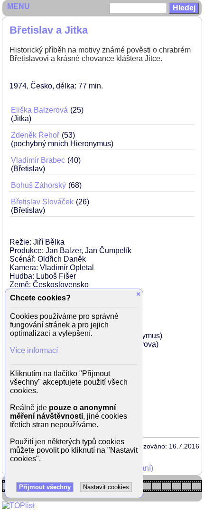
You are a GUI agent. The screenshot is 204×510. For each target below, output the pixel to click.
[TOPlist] (18, 505)
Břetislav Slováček (42, 202)
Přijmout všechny (45, 487)
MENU (18, 6)
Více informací (34, 350)
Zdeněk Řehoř (35, 135)
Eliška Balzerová (39, 110)
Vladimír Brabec (38, 160)
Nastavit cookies (106, 487)
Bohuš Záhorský (38, 185)
